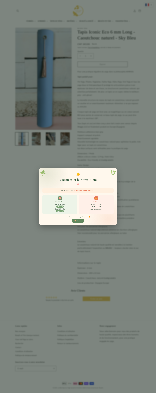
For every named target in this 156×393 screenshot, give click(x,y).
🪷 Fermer (78, 221)
